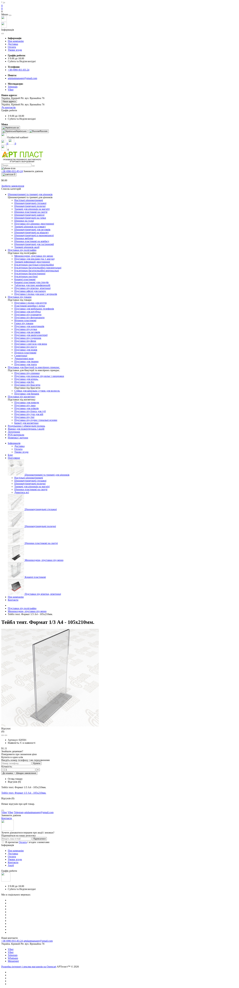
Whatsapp (13, 958)
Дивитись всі (21, 492)
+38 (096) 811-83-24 (18, 69)
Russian (43, 131)
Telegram (12, 955)
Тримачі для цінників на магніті (32, 486)
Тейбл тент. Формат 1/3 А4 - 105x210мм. (23, 792)
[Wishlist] (2, 735)
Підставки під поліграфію (22, 608)
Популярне (14, 457)
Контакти (13, 599)
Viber (10, 949)
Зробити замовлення (12, 186)
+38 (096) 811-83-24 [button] (12, 940)
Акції (11, 865)
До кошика (8, 773)
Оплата (12, 47)
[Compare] (6, 735)
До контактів (8, 107)
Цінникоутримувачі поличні (30, 483)
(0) (2, 731)
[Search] (33, 165)
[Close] (10, 15)
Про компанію (16, 41)
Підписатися (39, 839)
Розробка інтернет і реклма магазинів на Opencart (28, 966)
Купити (36, 763)
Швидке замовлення (26, 773)
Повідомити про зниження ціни (19, 754)
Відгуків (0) (14, 781)
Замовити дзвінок (33, 171)
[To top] (2, 810)
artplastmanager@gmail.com (22, 78)
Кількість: (6, 766)
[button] (119, 11)
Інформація (14, 443)
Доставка (13, 44)
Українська (21, 131)
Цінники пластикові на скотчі (30, 489)
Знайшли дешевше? (12, 751)
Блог (10, 455)
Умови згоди (15, 50)
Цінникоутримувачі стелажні (30, 480)
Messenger (13, 961)
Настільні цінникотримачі (28, 477)
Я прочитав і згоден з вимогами (27, 842)
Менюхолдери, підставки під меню (27, 611)
